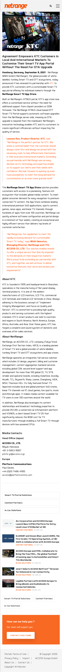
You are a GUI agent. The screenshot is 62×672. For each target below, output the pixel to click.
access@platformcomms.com (17, 475)
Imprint (26, 658)
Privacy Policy (11, 658)
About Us (9, 662)
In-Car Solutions (13, 510)
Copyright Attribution (15, 667)
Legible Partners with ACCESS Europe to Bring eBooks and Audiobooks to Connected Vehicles (36, 583)
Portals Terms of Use (15, 654)
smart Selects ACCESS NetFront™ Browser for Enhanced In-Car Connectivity (37, 570)
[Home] (15, 5)
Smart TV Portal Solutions (18, 495)
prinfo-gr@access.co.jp (13, 454)
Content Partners (13, 502)
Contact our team (20, 635)
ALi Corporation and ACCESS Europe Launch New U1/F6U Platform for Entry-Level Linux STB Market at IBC (36, 523)
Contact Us (23, 662)
